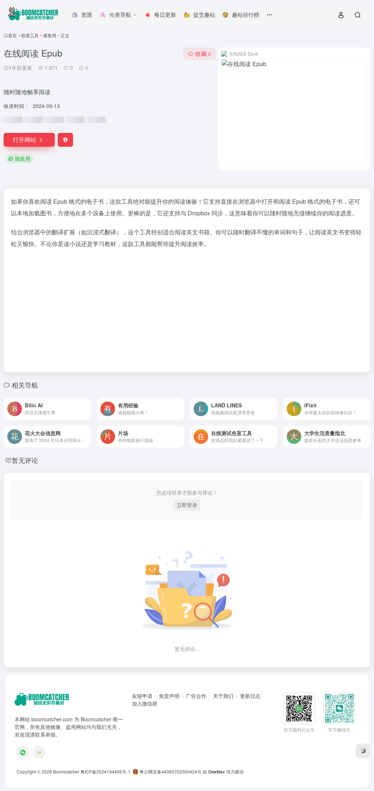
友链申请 (142, 695)
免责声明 (169, 695)
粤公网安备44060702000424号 (170, 771)
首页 (12, 35)
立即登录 (187, 504)
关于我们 (223, 695)
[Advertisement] (187, 308)
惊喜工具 (30, 35)
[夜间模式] (363, 751)
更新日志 (250, 695)
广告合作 (196, 695)
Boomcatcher (66, 771)
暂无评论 (25, 460)
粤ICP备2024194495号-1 (105, 771)
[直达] (87, 408)
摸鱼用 (49, 35)
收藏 (203, 53)
